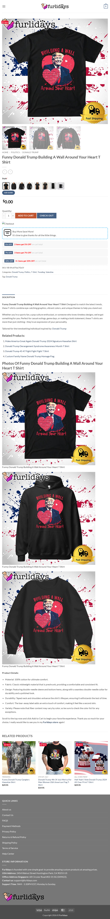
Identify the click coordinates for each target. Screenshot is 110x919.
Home (5, 152)
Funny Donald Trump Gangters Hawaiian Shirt (16, 781)
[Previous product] (10, 172)
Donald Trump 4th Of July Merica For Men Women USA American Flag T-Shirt (54, 782)
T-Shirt (34, 272)
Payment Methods (11, 826)
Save (6, 22)
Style (4, 178)
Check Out (47, 215)
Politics (15, 152)
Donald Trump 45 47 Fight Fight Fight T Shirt (27, 351)
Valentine (49, 272)
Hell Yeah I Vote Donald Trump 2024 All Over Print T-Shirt (90, 781)
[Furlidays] (55, 6)
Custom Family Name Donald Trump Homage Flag (29, 356)
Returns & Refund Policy (14, 837)
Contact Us (7, 815)
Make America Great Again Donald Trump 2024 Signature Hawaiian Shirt (41, 341)
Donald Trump (30, 152)
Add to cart (26, 215)
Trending (41, 272)
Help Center (8, 853)
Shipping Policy (9, 842)
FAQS (5, 820)
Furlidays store (50, 722)
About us (6, 809)
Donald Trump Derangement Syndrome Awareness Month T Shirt (37, 346)
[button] (4, 6)
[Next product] (4, 172)
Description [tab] (8, 297)
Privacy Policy (9, 831)
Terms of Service (10, 848)
